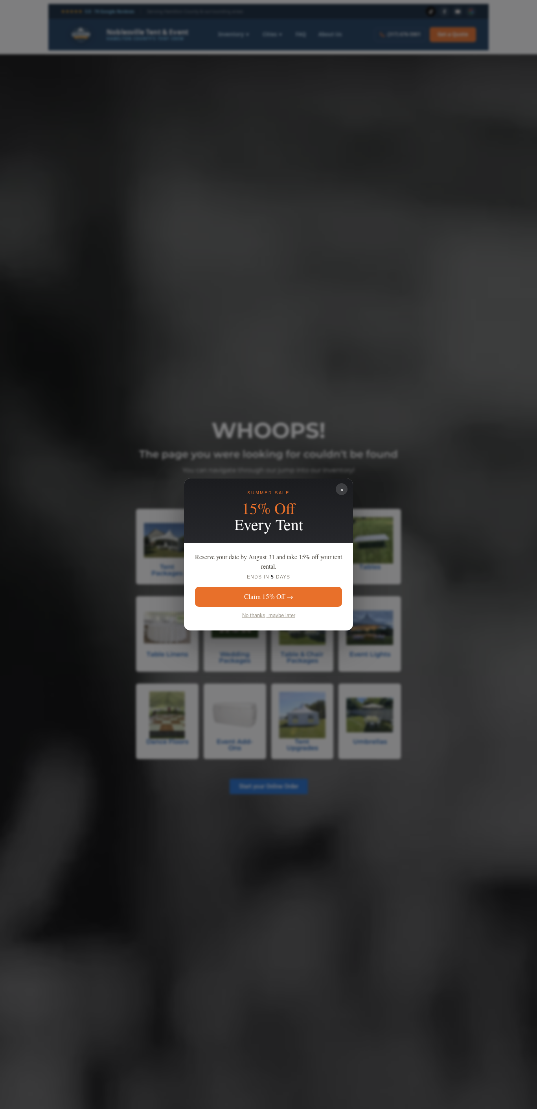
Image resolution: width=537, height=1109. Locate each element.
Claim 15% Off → (268, 596)
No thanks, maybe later (268, 615)
